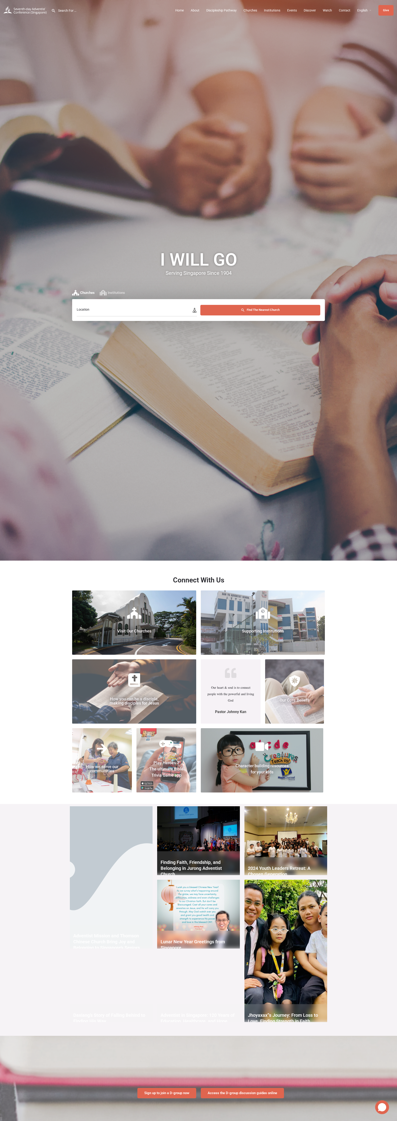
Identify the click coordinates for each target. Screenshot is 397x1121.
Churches (250, 10)
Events (292, 10)
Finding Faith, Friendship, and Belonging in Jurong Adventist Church (191, 868)
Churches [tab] (87, 293)
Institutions (272, 10)
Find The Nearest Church (263, 310)
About (195, 10)
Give (386, 10)
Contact (344, 10)
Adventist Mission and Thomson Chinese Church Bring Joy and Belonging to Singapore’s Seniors (106, 941)
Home (179, 10)
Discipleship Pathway (221, 10)
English (362, 10)
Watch (327, 10)
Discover (310, 10)
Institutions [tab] (116, 293)
